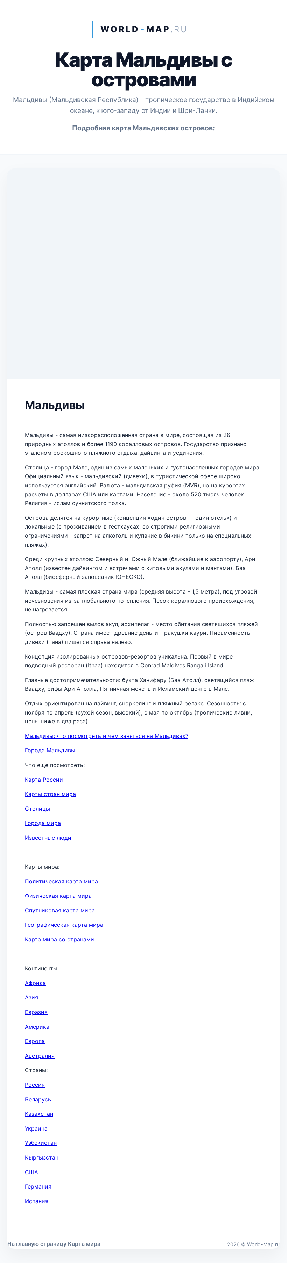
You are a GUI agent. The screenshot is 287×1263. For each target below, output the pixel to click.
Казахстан (39, 1113)
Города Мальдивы (50, 750)
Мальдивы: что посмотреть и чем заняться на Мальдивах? (106, 735)
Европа (35, 1041)
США (31, 1172)
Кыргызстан (41, 1157)
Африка (35, 982)
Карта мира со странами (59, 939)
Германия (38, 1186)
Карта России (44, 779)
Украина (36, 1128)
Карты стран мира (50, 793)
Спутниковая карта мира (60, 910)
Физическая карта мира (58, 895)
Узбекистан (41, 1142)
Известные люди (48, 837)
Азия (31, 997)
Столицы (37, 808)
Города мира (43, 822)
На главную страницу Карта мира (53, 1243)
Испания (36, 1201)
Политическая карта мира (61, 881)
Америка (37, 1026)
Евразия (36, 1012)
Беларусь (38, 1099)
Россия (35, 1084)
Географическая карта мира (64, 924)
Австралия (40, 1055)
